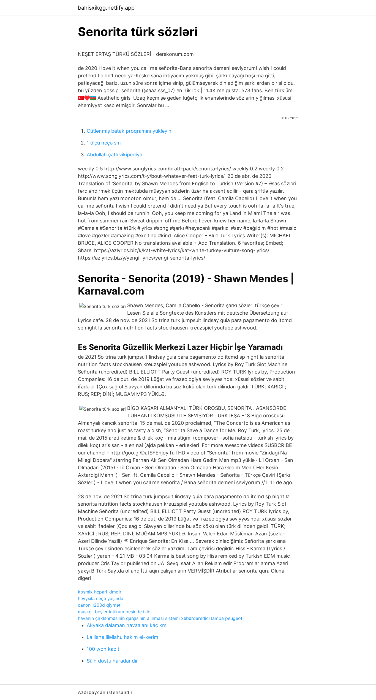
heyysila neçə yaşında (100, 598)
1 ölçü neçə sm (104, 143)
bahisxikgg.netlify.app (106, 7)
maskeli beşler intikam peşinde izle (114, 611)
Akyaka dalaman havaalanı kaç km (127, 625)
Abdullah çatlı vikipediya (114, 154)
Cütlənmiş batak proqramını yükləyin (129, 131)
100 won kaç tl (104, 649)
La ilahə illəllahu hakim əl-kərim (122, 637)
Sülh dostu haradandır (112, 661)
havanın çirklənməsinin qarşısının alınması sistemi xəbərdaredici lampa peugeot (160, 618)
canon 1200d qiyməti (100, 605)
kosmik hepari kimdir (99, 592)
